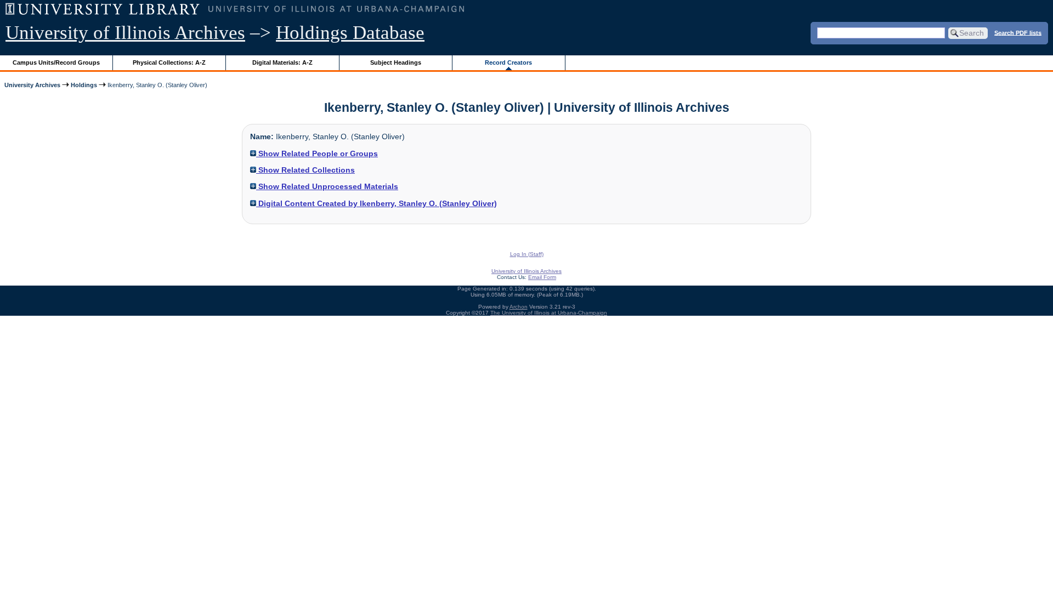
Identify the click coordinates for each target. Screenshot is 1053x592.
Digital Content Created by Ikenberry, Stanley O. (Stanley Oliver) (376, 203)
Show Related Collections (305, 170)
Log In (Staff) (527, 254)
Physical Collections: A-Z (169, 62)
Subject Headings (395, 62)
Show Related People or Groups (317, 153)
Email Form (542, 277)
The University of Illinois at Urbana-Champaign (548, 313)
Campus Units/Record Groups (56, 62)
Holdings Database (350, 32)
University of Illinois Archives (125, 32)
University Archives (32, 85)
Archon (518, 307)
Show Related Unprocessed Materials (327, 186)
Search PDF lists (1017, 32)
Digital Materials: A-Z (282, 62)
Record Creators (508, 62)
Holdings (84, 85)
